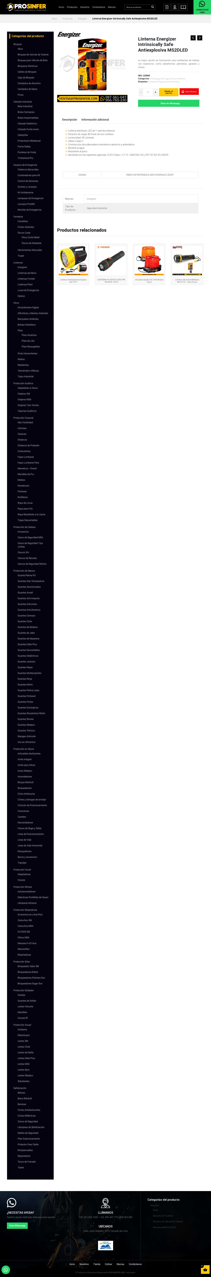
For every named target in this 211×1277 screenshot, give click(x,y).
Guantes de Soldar (27, 1000)
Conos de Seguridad (28, 1121)
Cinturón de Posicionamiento (32, 805)
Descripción (69, 119)
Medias (21, 480)
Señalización (19, 1088)
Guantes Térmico (26, 730)
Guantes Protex (25, 701)
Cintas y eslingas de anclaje (32, 799)
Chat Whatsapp (17, 1225)
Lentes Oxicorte (25, 1006)
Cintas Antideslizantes (29, 1110)
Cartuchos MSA (25, 926)
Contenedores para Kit (29, 175)
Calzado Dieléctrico (27, 123)
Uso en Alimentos (26, 742)
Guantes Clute (25, 621)
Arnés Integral (25, 759)
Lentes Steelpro (25, 1075)
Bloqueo (17, 44)
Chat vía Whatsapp (170, 103)
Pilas (20, 330)
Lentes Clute (24, 1046)
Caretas (21, 995)
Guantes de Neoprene (28, 638)
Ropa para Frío (25, 508)
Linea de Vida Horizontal (30, 845)
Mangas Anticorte (27, 736)
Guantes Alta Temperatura (31, 581)
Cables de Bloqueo (27, 71)
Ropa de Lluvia (25, 503)
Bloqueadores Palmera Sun (31, 977)
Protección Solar (21, 961)
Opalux (21, 296)
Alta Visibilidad (25, 422)
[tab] (69, 119)
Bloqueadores (25, 788)
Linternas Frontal (26, 278)
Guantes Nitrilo (25, 684)
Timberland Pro (25, 158)
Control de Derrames (28, 181)
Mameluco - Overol (27, 468)
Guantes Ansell (25, 592)
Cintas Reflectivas (27, 1115)
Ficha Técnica (191, 92)
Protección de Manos (24, 570)
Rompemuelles (25, 1150)
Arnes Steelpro (25, 770)
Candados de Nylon (27, 89)
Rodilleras (23, 497)
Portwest (22, 491)
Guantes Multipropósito (29, 673)
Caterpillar (23, 135)
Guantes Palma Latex (28, 690)
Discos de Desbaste (31, 243)
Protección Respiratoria (25, 910)
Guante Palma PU (27, 575)
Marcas (112, 7)
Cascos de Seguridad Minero (32, 563)
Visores (21, 880)
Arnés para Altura (26, 765)
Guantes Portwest (27, 696)
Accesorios (23, 531)
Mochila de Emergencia (29, 209)
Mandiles (22, 1012)
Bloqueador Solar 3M (28, 966)
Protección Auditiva (23, 383)
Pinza (20, 94)
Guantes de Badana (28, 627)
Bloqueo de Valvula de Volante (33, 54)
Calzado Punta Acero (28, 129)
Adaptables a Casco (28, 388)
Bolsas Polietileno (27, 324)
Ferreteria (18, 216)
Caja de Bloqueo (26, 77)
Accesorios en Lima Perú (30, 914)
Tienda (96, 1264)
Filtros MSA (23, 937)
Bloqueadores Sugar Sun (30, 983)
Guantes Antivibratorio (29, 609)
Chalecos (22, 439)
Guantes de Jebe (26, 632)
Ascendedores (25, 776)
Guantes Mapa (25, 667)
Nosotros (84, 7)
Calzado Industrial (22, 101)
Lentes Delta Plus (26, 1058)
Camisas (22, 428)
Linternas (18, 262)
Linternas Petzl (25, 284)
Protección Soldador (23, 990)
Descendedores (25, 822)
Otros (16, 303)
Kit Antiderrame (25, 192)
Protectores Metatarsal (29, 140)
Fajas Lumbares (26, 457)
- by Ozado (130, 1272)
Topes (21, 1167)
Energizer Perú (154, 81)
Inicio (61, 7)
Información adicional (95, 119)
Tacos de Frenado (27, 1161)
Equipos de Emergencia (25, 165)
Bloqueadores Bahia (28, 972)
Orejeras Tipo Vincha (28, 405)
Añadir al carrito (168, 92)
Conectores (23, 811)
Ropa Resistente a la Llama (31, 514)
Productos (72, 7)
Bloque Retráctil (26, 782)
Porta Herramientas (27, 353)
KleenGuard (23, 1035)
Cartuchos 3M (25, 920)
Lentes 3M (23, 1041)
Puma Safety (24, 146)
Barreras (22, 1104)
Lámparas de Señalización (31, 1127)
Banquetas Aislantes (28, 319)
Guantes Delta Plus (27, 644)
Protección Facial (22, 869)
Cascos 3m (23, 552)
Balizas (21, 1092)
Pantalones (23, 485)
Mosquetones (24, 851)
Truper (21, 255)
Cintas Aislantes (26, 227)
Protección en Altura (23, 749)
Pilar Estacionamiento (29, 1138)
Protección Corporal (23, 417)
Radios (21, 359)
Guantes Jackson (26, 661)
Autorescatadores (26, 891)
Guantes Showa (26, 719)
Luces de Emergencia (28, 290)
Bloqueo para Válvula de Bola (33, 60)
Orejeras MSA (24, 399)
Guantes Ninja (25, 678)
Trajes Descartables (27, 520)
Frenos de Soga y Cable (29, 828)
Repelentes (23, 365)
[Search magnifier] (152, 7)
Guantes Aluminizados (29, 586)
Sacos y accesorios (27, 857)
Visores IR (23, 1018)
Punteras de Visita (27, 152)
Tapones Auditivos (27, 411)
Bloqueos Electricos (27, 66)
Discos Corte (24, 232)
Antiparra (22, 1029)
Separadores (24, 1156)
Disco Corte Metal (30, 237)
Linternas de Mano (27, 273)
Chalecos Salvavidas (28, 169)
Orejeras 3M (24, 393)
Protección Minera (22, 887)
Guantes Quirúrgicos (28, 707)
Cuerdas (22, 816)
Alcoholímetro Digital (28, 307)
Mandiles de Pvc (26, 474)
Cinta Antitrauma (26, 793)
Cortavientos (24, 451)
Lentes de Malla (26, 1052)
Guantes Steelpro (26, 724)
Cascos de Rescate (27, 558)
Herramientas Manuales (30, 250)
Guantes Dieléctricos (28, 655)
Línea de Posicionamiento (31, 834)
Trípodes (22, 862)
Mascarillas (23, 949)
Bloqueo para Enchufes (164, 1227)
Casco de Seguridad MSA (30, 537)
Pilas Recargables (31, 346)
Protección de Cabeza (24, 527)
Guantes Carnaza (26, 615)
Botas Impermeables (28, 117)
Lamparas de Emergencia (30, 198)
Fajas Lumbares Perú (28, 462)
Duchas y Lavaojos (27, 186)
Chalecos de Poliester (28, 445)
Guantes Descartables (29, 650)
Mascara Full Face (27, 943)
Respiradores (24, 954)
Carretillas (23, 221)
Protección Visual (22, 1024)
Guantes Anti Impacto (29, 598)
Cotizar (108, 1264)
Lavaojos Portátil (26, 204)
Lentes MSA (24, 1064)
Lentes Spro (23, 1069)
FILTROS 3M (24, 931)
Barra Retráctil (25, 1098)
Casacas (22, 434)
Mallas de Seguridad (28, 1133)
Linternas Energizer (170, 81)
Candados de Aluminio (29, 83)
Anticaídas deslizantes (29, 753)
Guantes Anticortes (27, 604)
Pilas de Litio (28, 340)
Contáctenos (98, 7)
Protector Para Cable (28, 1144)
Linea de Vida (24, 839)
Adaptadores (24, 874)
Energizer (82, 18)
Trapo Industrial (26, 376)
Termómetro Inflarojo (28, 370)
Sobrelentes (23, 1081)
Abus (20, 48)
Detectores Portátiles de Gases (33, 897)
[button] (183, 7)
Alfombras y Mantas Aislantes (33, 313)
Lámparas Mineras (27, 903)
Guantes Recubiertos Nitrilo (31, 713)
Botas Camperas (26, 112)
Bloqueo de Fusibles (163, 1215)
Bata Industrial (25, 106)
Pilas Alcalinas (29, 335)
